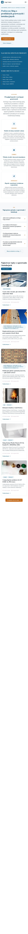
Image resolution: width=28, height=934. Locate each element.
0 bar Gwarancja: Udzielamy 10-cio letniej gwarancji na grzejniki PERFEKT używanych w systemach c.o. (13, 327)
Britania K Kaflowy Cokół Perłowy (12, 408)
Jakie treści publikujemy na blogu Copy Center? (12, 218)
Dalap (4, 440)
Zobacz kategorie (7, 43)
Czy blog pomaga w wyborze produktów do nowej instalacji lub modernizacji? (12, 235)
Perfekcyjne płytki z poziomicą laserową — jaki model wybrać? (14, 372)
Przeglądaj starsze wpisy (13, 500)
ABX (4, 405)
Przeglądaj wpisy (7, 38)
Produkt (9, 405)
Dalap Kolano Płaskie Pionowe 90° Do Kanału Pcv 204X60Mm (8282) (13, 444)
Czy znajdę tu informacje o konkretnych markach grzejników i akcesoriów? (12, 226)
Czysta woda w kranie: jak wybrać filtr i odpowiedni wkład (14, 293)
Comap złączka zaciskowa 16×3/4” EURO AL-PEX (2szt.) (12, 481)
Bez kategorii (6, 288)
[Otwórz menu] (25, 2)
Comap (5, 477)
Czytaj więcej (6, 304)
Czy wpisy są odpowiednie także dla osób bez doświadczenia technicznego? (12, 243)
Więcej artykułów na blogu (13, 251)
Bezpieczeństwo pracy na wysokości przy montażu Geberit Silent (13, 332)
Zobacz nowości (5, 268)
